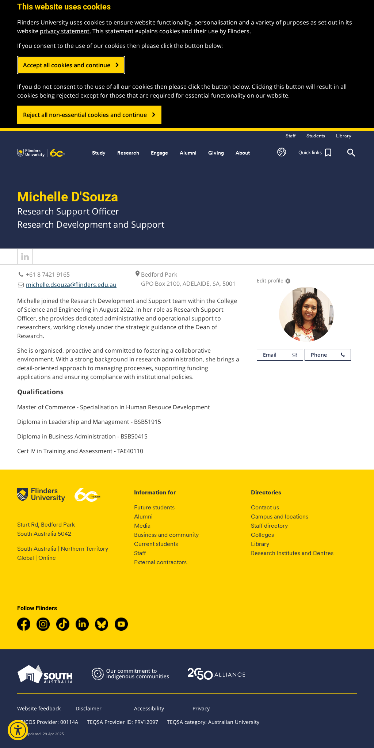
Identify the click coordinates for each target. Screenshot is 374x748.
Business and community (166, 534)
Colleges (262, 534)
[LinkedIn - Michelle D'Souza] (25, 262)
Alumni (143, 516)
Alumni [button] (188, 153)
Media (142, 525)
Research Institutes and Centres (292, 553)
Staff (140, 553)
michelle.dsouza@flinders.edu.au (71, 285)
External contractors (160, 562)
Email (269, 354)
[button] (281, 153)
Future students (154, 507)
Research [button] (128, 153)
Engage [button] (159, 153)
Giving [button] (216, 153)
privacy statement (64, 31)
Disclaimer (89, 708)
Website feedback (39, 708)
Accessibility (149, 708)
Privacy (201, 708)
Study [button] (99, 153)
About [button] (243, 153)
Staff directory (269, 525)
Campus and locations (279, 516)
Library (260, 543)
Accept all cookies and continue (66, 65)
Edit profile (274, 280)
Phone (319, 354)
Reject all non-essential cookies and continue (85, 115)
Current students (156, 543)
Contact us (265, 507)
